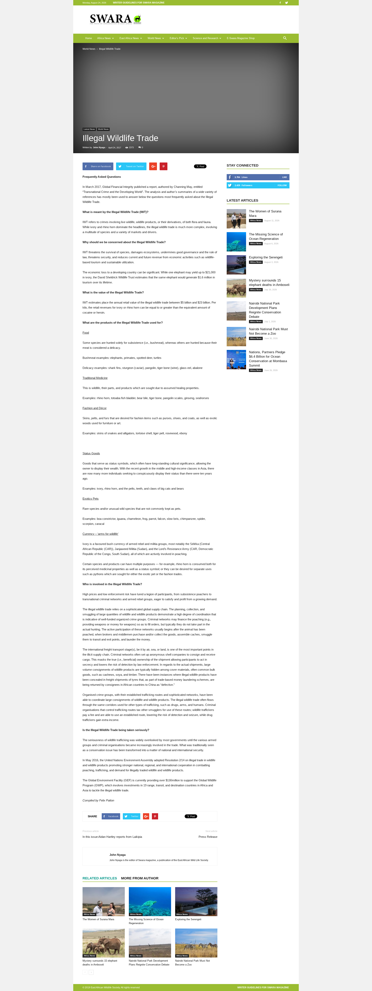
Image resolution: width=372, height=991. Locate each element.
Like (284, 177)
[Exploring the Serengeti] (196, 901)
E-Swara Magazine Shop (241, 38)
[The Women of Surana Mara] (104, 901)
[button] (284, 38)
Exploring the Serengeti (188, 919)
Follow (282, 185)
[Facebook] (280, 2)
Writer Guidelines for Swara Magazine (139, 2)
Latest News (89, 129)
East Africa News (129, 38)
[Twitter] (286, 2)
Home (88, 38)
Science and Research (205, 38)
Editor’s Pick (177, 38)
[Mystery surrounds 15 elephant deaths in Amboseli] (104, 943)
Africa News (104, 38)
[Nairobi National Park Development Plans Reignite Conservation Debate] (150, 943)
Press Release (208, 836)
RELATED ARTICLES (100, 878)
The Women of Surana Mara (98, 919)
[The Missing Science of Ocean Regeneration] (150, 901)
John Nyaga (99, 147)
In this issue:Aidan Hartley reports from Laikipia (112, 836)
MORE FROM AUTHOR (139, 878)
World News (154, 38)
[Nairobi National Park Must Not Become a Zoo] (196, 943)
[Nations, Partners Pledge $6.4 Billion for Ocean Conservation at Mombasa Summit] (236, 359)
